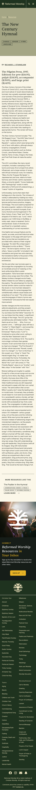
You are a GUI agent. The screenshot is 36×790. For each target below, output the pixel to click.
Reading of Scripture (25, 721)
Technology (23, 655)
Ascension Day (7, 657)
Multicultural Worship (26, 611)
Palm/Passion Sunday (9, 638)
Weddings (22, 663)
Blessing (4, 694)
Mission (21, 602)
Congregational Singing (13, 487)
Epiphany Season (7, 613)
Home (4, 17)
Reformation (23, 644)
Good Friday (6, 645)
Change (6, 41)
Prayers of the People (26, 746)
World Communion (25, 670)
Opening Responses (25, 692)
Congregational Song (9, 712)
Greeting (22, 688)
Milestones (22, 598)
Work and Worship (25, 666)
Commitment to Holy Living (25, 712)
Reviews (21, 647)
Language (7, 44)
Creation (5, 716)
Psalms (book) (9, 490)
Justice (4, 757)
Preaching (22, 626)
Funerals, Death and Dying (8, 738)
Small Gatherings (24, 651)
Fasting (4, 733)
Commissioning (7, 709)
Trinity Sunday (6, 668)
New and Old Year (25, 615)
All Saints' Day (6, 672)
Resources (12, 17)
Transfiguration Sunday (7, 622)
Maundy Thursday (8, 642)
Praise (25, 487)
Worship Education (25, 674)
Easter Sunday (7, 649)
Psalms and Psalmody (26, 636)
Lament (21, 703)
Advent (4, 602)
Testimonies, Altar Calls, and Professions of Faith (26, 740)
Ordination (22, 619)
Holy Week (5, 634)
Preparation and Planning (24, 631)
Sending (21, 759)
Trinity (21, 659)
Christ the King (7, 675)
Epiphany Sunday (8, 609)
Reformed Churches (23, 490)
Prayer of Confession (26, 700)
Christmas (5, 606)
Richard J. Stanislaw (15, 65)
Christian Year (6, 701)
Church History (7, 705)
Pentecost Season (8, 664)
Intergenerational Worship (7, 752)
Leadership (5, 760)
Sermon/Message (24, 724)
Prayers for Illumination (26, 717)
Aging (4, 686)
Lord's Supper (23, 750)
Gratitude (5, 743)
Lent (3, 626)
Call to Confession (25, 696)
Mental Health (6, 764)
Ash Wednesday (7, 630)
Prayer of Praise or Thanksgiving (25, 755)
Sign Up (16, 573)
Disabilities (5, 724)
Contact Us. (20, 787)
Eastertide (5, 653)
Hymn (23, 41)
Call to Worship (24, 684)
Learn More (10, 493)
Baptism (21, 728)
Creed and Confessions (23, 733)
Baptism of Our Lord (8, 617)
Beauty (4, 690)
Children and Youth (8, 697)
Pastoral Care (23, 623)
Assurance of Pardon (26, 707)
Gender (15, 41)
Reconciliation (23, 640)
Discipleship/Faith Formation (8, 729)
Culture (4, 720)
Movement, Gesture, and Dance (25, 607)
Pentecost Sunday (8, 660)
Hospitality (5, 747)
